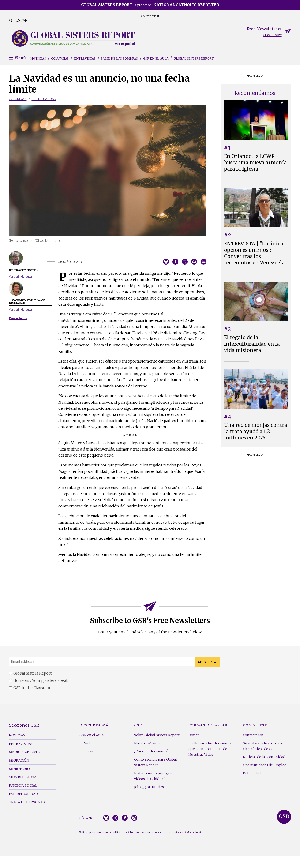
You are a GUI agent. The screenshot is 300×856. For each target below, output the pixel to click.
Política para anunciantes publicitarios (103, 832)
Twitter (115, 818)
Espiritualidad (43, 99)
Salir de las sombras (119, 58)
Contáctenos (18, 318)
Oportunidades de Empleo (264, 765)
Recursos (87, 751)
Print (203, 262)
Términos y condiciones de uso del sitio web (157, 832)
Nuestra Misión (147, 743)
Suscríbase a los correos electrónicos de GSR (262, 746)
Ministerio (19, 769)
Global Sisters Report (194, 58)
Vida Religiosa (22, 777)
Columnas (60, 58)
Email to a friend (194, 262)
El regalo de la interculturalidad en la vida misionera (252, 343)
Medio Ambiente (24, 752)
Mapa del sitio (195, 832)
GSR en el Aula (156, 58)
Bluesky (106, 818)
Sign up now (272, 35)
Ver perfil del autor (20, 276)
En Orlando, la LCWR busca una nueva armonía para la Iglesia (255, 162)
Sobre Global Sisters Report (157, 735)
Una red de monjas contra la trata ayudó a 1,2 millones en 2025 (255, 431)
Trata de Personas (27, 802)
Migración (19, 760)
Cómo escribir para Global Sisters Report (155, 762)
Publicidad (252, 773)
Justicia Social (23, 785)
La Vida (85, 743)
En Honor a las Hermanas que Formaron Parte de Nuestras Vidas (209, 749)
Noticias (38, 58)
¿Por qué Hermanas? (151, 751)
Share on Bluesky (166, 262)
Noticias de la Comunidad (264, 757)
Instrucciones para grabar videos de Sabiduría (155, 776)
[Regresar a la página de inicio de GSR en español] (73, 38)
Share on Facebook (175, 262)
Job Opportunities (149, 787)
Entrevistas (85, 58)
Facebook (125, 818)
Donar (193, 735)
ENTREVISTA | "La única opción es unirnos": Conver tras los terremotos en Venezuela (254, 253)
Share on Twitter (185, 262)
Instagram (134, 818)
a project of (150, 4)
